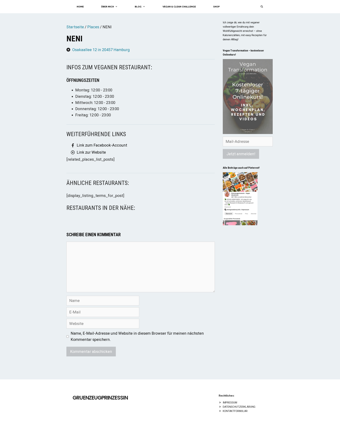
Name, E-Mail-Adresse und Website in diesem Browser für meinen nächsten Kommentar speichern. (137, 336)
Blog (138, 6)
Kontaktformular (235, 411)
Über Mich (107, 6)
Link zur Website (91, 152)
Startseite (75, 27)
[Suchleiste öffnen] (262, 6)
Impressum (230, 402)
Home (80, 6)
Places (93, 27)
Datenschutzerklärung (239, 406)
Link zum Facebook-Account (102, 145)
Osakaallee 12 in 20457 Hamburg (101, 50)
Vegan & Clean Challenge (179, 6)
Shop (216, 6)
